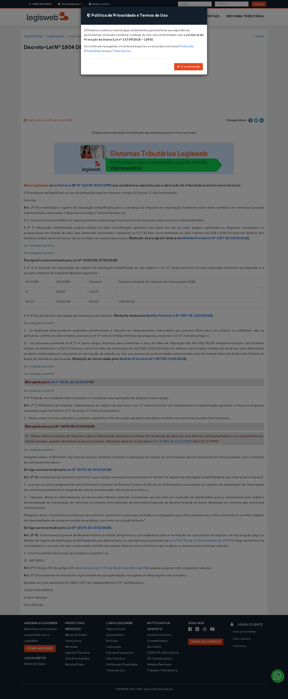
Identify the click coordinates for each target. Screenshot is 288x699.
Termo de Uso (121, 51)
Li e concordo (190, 67)
